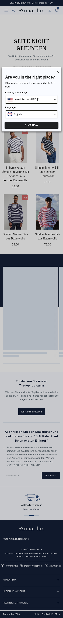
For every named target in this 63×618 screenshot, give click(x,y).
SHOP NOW (31, 125)
